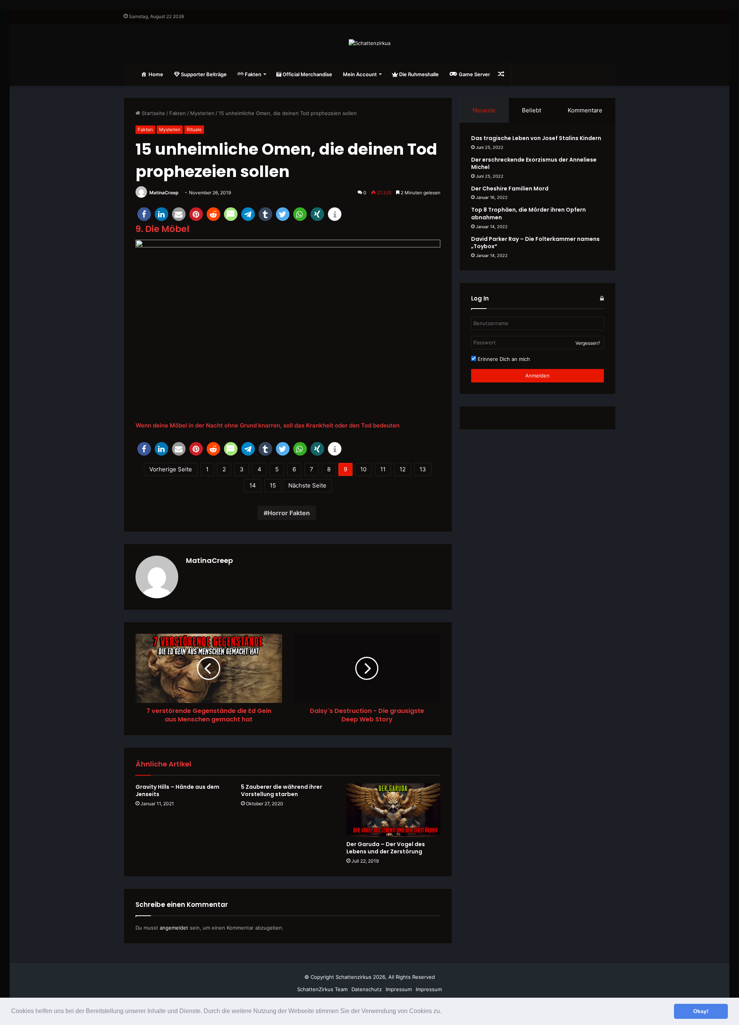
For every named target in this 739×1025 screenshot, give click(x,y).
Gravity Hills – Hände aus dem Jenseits (177, 790)
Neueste (484, 110)
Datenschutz (366, 989)
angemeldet (174, 928)
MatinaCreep (164, 192)
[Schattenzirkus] (370, 43)
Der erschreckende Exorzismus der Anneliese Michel (534, 163)
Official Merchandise (306, 74)
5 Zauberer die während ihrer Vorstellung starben (281, 790)
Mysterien (202, 113)
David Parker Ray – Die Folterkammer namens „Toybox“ (535, 242)
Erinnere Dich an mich (503, 359)
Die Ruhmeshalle (418, 74)
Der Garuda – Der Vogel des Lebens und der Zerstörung (385, 847)
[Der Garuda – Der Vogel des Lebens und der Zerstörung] (393, 810)
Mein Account (360, 74)
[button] (444, 1012)
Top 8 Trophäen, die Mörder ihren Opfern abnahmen (528, 213)
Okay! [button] (701, 1011)
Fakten (177, 113)
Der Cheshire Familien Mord (509, 188)
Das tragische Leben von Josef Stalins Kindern (536, 138)
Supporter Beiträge (203, 74)
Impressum (399, 989)
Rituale (194, 129)
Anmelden (537, 375)
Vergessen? (587, 343)
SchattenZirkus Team (322, 989)
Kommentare (585, 110)
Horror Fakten (289, 513)
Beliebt (531, 110)
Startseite (152, 113)
